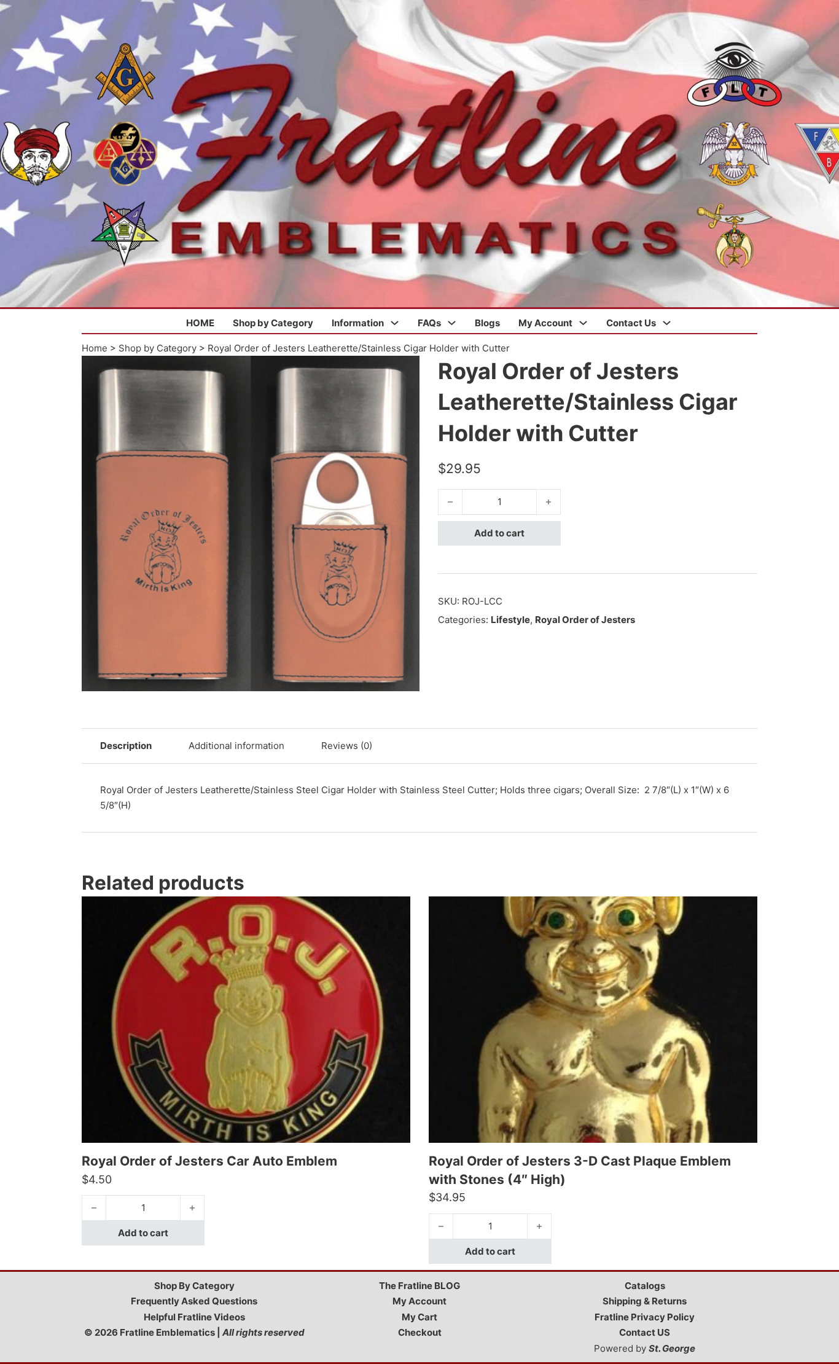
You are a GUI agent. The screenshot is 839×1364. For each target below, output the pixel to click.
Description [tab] (126, 745)
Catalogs (645, 1285)
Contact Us (631, 323)
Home (94, 348)
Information (358, 323)
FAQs (429, 323)
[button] (403, 372)
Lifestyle (510, 619)
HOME (200, 323)
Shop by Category (273, 323)
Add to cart (499, 533)
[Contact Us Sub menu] (666, 322)
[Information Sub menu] (394, 322)
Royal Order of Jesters (585, 619)
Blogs (487, 323)
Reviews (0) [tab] (346, 745)
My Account (545, 323)
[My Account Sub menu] (583, 322)
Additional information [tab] (236, 745)
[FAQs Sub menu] (451, 322)
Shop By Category (194, 1285)
